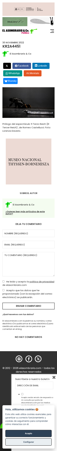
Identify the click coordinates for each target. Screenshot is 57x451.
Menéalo (34, 73)
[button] (19, 31)
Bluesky (12, 81)
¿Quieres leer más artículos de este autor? (25, 212)
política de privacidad (42, 281)
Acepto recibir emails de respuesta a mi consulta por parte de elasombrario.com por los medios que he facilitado (37, 401)
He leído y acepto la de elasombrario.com (28, 283)
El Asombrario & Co (20, 53)
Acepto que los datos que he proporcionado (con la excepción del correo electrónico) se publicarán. (27, 294)
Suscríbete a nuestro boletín (32, 379)
